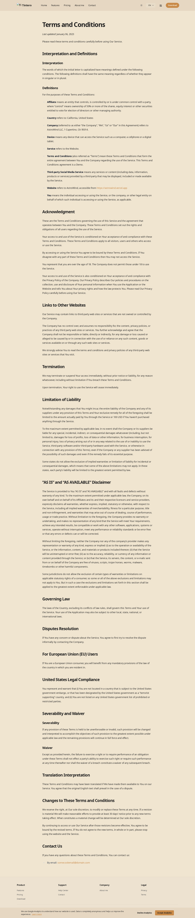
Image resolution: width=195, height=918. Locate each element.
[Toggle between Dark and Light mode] (141, 5)
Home (44, 5)
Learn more (37, 914)
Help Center (63, 890)
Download (172, 5)
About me (79, 5)
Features (55, 5)
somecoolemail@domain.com (74, 862)
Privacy (144, 890)
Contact (92, 5)
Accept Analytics (164, 913)
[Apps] (160, 5)
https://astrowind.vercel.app (112, 187)
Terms (143, 894)
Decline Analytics (144, 913)
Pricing (67, 5)
